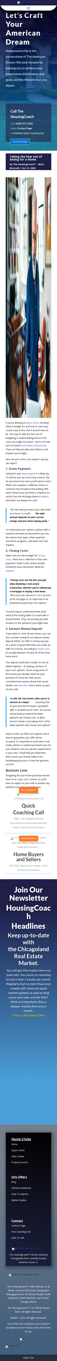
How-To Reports (19, 1194)
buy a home (33, 422)
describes (23, 685)
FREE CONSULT (28, 790)
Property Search (19, 1162)
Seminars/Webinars (21, 1187)
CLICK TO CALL (20, 141)
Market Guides (18, 1200)
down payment (29, 473)
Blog (13, 1181)
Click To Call (17, 1237)
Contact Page (18, 1225)
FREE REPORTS (28, 838)
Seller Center (17, 1156)
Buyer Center (18, 1150)
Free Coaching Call (20, 1231)
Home (14, 1144)
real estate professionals (34, 445)
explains (45, 496)
